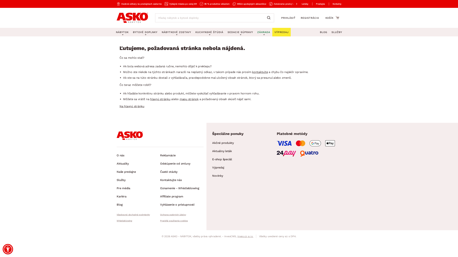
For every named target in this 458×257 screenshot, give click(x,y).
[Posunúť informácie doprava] (293, 4)
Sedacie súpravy (240, 32)
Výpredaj (218, 167)
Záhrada (263, 32)
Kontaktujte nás (171, 180)
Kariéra (121, 196)
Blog (323, 32)
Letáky (305, 4)
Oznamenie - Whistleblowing (179, 188)
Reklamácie (168, 155)
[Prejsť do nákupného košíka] (332, 17)
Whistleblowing (124, 221)
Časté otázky (168, 171)
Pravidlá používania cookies (174, 221)
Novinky (217, 175)
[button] (8, 249)
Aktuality (123, 163)
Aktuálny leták (222, 151)
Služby (337, 32)
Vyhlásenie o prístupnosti (177, 204)
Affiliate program (171, 196)
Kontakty (337, 4)
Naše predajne (126, 171)
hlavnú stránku (160, 99)
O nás (120, 155)
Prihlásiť (288, 17)
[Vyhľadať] (269, 17)
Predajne (320, 4)
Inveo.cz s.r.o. (245, 236)
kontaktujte (260, 72)
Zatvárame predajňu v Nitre (288, 4)
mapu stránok (189, 99)
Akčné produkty (223, 143)
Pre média (123, 188)
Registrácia (310, 17)
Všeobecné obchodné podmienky (133, 214)
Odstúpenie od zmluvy (175, 163)
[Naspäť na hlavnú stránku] (132, 18)
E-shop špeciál (222, 159)
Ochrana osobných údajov (173, 214)
